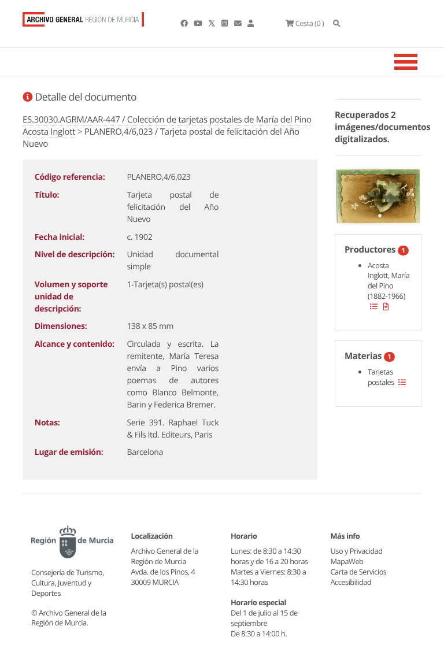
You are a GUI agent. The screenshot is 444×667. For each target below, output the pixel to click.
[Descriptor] (386, 306)
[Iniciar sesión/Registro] (250, 23)
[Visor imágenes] (378, 194)
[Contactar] (238, 23)
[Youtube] (198, 23)
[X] (212, 23)
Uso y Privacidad (357, 551)
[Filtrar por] (374, 306)
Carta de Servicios (359, 571)
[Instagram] (225, 23)
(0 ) (309, 23)
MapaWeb (347, 561)
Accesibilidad (351, 582)
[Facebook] (184, 23)
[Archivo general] (83, 17)
